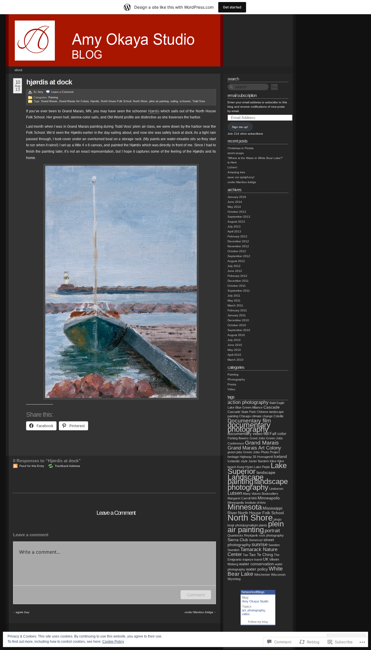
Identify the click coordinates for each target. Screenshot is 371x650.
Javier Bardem (258, 461)
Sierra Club (238, 539)
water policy (257, 569)
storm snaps (236, 153)
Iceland (280, 456)
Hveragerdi (265, 456)
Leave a (62, 92)
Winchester (262, 574)
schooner (185, 101)
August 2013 (236, 221)
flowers (244, 438)
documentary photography (249, 427)
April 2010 (234, 354)
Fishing (233, 438)
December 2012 (238, 241)
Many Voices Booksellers (260, 493)
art (244, 610)
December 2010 (238, 320)
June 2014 (235, 201)
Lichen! (232, 167)
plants (263, 525)
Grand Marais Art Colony (74, 101)
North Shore (140, 101)
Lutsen (235, 493)
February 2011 (237, 310)
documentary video (245, 433)
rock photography (271, 535)
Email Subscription (242, 95)
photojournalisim (246, 525)
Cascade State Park (242, 412)
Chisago (245, 416)
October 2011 (237, 285)
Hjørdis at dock (49, 82)
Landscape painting (245, 479)
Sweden (274, 545)
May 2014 (234, 206)
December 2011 (238, 280)
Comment (196, 594)
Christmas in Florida (241, 148)
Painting (53, 97)
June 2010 (235, 344)
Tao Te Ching (261, 554)
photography (256, 610)
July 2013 (234, 226)
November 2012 (238, 246)
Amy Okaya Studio (255, 601)
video (246, 614)
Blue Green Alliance (249, 407)
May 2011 (234, 300)
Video (231, 389)
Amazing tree (236, 172)
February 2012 (237, 275)
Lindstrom (276, 488)
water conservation (256, 563)
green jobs (235, 452)
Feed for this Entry (31, 465)
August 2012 (236, 261)
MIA (254, 498)
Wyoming (234, 579)
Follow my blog (258, 621)
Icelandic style (238, 461)
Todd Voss (198, 101)
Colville (278, 416)
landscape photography (258, 484)
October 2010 (237, 325)
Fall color (278, 433)
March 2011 (235, 305)
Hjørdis (94, 101)
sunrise (260, 544)
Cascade (271, 407)
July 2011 (234, 295)
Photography (236, 379)
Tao (245, 555)
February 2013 (237, 236)
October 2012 (237, 251)
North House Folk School (116, 101)
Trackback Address (67, 465)
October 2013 (237, 211)
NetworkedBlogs (253, 592)
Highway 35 (248, 456)
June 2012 (235, 270)
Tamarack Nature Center (252, 552)
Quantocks (235, 535)
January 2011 (237, 315)
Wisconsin (278, 574)
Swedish (233, 550)
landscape (266, 472)
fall (266, 433)
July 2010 (234, 340)
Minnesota (245, 507)
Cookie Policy (113, 642)
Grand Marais (49, 101)
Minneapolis (269, 498)
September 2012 (239, 256)
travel (258, 559)
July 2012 (234, 266)
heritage (233, 456)
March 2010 (235, 359)
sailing (174, 101)
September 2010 (239, 330)
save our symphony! (241, 177)
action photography (248, 402)
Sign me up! (240, 127)
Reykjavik (251, 535)
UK (265, 559)
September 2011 (239, 290)
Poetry (232, 384)
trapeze (248, 559)
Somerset (256, 540)
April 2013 (234, 231)
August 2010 (236, 335)
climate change (262, 416)
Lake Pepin (262, 467)
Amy (40, 92)
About (18, 70)
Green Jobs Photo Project (261, 452)
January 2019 (237, 196)
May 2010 (234, 349)
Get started (232, 7)
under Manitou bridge (199, 612)
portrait (272, 530)
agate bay (22, 612)
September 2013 (239, 216)
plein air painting (159, 101)
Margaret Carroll (239, 498)
